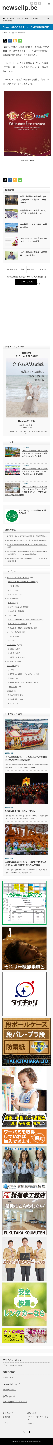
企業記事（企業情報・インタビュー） (21, 674)
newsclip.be (25, 1441)
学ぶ (9, 640)
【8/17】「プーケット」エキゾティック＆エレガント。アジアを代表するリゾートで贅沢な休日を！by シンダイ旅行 (26, 491)
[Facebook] (29, 1432)
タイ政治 (11, 649)
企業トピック (13, 594)
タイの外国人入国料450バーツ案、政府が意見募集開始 (27, 540)
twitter (35, 3)
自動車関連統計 (13, 699)
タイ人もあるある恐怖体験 (17, 624)
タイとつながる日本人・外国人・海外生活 (23, 619)
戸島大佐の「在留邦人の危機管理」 (21, 628)
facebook (39, 3)
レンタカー (12, 636)
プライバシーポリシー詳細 (12, 1365)
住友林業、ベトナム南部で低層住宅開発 (33, 226)
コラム (9, 615)
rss (31, 3)
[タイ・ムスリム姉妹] (27, 416)
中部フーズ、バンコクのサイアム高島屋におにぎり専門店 (36, 270)
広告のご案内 (8, 1377)
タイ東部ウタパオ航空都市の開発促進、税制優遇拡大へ (27, 536)
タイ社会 (11, 653)
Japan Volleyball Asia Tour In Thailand (21, 582)
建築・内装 (13, 687)
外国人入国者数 (13, 695)
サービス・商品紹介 (14, 632)
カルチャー (11, 598)
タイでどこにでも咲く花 (17, 607)
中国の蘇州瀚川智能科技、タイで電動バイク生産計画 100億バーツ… (33, 199)
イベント (11, 586)
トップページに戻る (26, 282)
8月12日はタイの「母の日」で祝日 (20, 811)
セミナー (11, 590)
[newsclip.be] (19, 7)
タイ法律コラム (12, 661)
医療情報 (11, 678)
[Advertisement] (26, 314)
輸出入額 (11, 703)
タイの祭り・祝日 (14, 611)
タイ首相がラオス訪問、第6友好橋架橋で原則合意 (16, 270)
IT (8, 670)
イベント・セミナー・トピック (18, 577)
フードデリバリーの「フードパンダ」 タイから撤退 (33, 240)
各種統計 (10, 691)
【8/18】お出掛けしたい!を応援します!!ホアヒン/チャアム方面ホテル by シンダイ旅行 (35, 453)
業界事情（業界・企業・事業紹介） (21, 682)
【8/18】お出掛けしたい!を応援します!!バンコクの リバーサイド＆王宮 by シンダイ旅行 (35, 471)
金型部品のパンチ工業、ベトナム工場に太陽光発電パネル (33, 212)
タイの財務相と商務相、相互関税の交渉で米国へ (33, 253)
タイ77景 (11, 603)
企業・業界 (11, 666)
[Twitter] (24, 1432)
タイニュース (11, 645)
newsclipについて (9, 1389)
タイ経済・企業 (20, 32)
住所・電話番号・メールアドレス (15, 1402)
